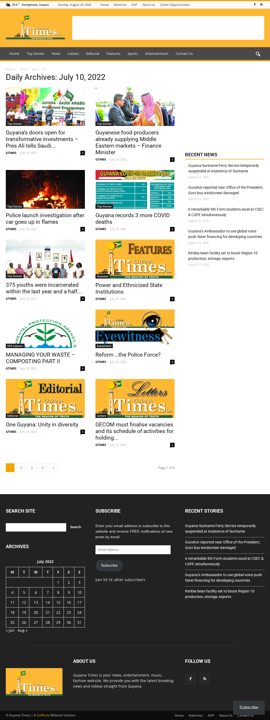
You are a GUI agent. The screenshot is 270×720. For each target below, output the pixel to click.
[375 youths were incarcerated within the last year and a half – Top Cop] (45, 259)
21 (48, 612)
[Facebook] (255, 4)
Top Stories (35, 53)
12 (24, 602)
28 (48, 622)
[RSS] (261, 4)
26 (24, 622)
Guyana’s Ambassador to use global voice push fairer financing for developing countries (225, 234)
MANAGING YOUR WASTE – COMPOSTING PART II (40, 358)
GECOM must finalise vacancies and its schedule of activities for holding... (134, 431)
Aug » (22, 630)
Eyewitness (104, 346)
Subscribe (109, 565)
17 (79, 602)
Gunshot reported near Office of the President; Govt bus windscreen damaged (225, 190)
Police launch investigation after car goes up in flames (45, 218)
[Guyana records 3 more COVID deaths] (135, 189)
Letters (73, 53)
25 (12, 622)
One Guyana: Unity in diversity (42, 424)
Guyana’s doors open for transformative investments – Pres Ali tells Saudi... (42, 139)
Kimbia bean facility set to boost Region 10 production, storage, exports (223, 256)
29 (58, 622)
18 (12, 612)
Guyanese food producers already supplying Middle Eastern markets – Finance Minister (128, 142)
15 (58, 602)
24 (79, 612)
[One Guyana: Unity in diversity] (45, 398)
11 (12, 602)
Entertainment (156, 53)
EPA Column (15, 346)
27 (36, 622)
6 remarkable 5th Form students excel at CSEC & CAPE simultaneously (226, 212)
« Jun (10, 630)
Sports (133, 53)
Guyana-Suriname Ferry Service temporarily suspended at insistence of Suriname (223, 168)
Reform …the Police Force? (128, 355)
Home (104, 5)
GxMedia (43, 715)
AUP (134, 5)
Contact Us (184, 53)
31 (79, 622)
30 (69, 622)
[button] (258, 54)
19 (24, 612)
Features (113, 53)
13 (36, 602)
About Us (148, 5)
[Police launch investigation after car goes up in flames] (45, 189)
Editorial (92, 53)
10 (79, 592)
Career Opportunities (175, 5)
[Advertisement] (168, 28)
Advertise (120, 5)
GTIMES (11, 153)
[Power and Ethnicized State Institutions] (135, 259)
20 (36, 612)
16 (69, 602)
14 (48, 602)
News (56, 53)
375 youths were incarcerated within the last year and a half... (44, 288)
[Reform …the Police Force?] (135, 328)
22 (58, 612)
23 (69, 612)
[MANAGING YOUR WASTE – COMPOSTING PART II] (45, 328)
